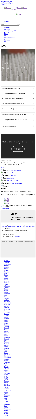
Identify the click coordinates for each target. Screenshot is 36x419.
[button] (18, 149)
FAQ (5, 35)
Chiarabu (18, 17)
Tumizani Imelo (5, 208)
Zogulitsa (6, 32)
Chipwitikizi (13, 12)
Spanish (24, 11)
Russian (18, 11)
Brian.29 (10, 186)
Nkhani (6, 34)
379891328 (9, 172)
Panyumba (7, 27)
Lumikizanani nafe (9, 37)
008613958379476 (12, 178)
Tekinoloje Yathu (12, 31)
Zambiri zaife (8, 29)
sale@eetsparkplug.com (14, 170)
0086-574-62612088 (12, 181)
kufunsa (3, 167)
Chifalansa (7, 11)
